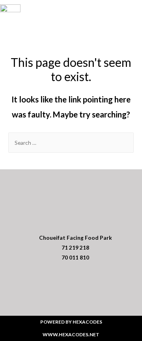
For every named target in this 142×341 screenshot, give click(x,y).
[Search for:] (71, 142)
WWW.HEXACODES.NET (71, 334)
